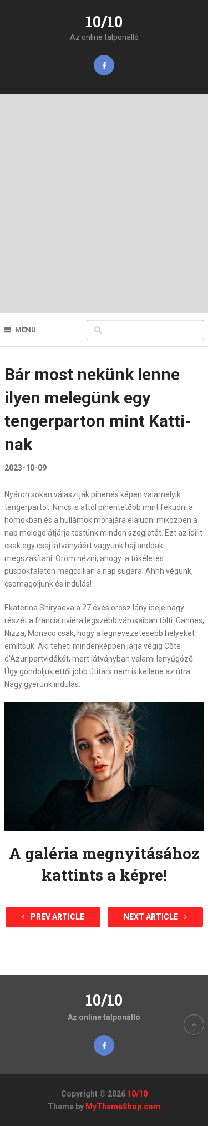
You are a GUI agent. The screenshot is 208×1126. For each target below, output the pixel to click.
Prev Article (56, 916)
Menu (25, 330)
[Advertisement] (104, 203)
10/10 (104, 21)
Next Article (152, 916)
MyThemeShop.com (122, 1106)
